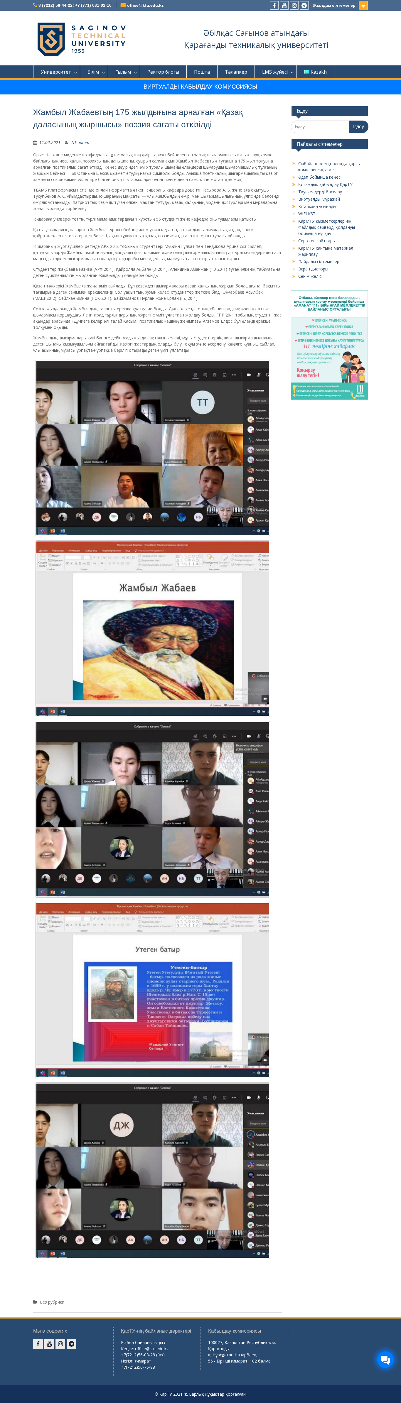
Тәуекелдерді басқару (320, 191)
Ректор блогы (163, 72)
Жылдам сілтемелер (334, 5)
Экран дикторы (313, 269)
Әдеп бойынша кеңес (319, 177)
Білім (93, 72)
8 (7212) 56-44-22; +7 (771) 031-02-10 (75, 5)
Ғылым (123, 72)
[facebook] (274, 5)
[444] (152, 990)
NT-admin (80, 142)
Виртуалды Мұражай (319, 199)
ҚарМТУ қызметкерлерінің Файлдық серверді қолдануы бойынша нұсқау (326, 227)
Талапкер (236, 72)
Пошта (202, 72)
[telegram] (304, 5)
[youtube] (284, 5)
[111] (152, 448)
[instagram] (294, 5)
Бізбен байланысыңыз (143, 1342)
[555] (152, 1170)
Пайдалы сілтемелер (318, 261)
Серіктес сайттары (317, 240)
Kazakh (319, 72)
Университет (56, 72)
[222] (152, 628)
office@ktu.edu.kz (145, 5)
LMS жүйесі (275, 72)
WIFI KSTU (308, 213)
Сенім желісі (310, 276)
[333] (152, 809)
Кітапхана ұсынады (317, 206)
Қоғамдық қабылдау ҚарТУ (325, 184)
